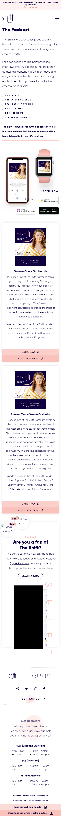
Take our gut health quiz (27, 806)
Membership (42, 795)
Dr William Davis (36, 328)
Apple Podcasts (19, 563)
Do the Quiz (30, 7)
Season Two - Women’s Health (30, 414)
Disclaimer (16, 795)
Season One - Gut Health (30, 271)
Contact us (30, 698)
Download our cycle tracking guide (27, 812)
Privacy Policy (29, 795)
